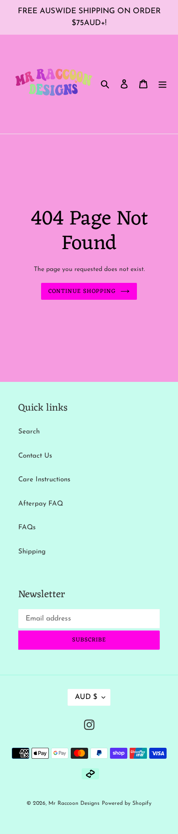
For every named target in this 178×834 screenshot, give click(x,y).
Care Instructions (44, 479)
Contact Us (35, 456)
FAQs (27, 527)
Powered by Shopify (127, 803)
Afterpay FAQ (40, 503)
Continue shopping (82, 291)
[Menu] (162, 84)
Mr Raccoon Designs (73, 803)
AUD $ (86, 697)
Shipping (32, 551)
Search (29, 431)
